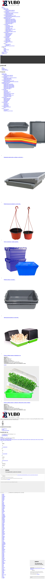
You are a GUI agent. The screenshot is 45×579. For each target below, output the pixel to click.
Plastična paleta (6, 8)
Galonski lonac (8, 27)
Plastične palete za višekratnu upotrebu (5, 439)
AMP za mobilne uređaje (8, 438)
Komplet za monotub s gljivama (10, 45)
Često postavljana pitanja (5, 430)
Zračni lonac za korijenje (9, 41)
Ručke (6, 42)
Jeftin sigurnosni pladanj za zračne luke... (11, 317)
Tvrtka (5, 48)
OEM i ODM (4, 46)
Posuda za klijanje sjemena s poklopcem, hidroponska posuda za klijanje (17, 402)
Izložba (5, 50)
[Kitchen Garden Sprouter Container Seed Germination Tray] (21, 353)
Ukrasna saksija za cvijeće (7, 95)
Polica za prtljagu (6, 9)
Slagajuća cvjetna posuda (9, 30)
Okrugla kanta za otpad (9, 23)
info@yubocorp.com (5, 435)
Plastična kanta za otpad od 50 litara (11, 19)
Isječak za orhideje (8, 38)
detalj (5, 411)
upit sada (1, 437)
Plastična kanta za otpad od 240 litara (9, 87)
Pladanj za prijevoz (6, 92)
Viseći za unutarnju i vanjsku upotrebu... (11, 241)
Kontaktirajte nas (4, 53)
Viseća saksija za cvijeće (9, 28)
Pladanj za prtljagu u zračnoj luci (10, 10)
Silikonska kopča (8, 40)
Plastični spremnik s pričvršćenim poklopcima (12, 12)
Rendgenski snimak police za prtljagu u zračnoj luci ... (13, 157)
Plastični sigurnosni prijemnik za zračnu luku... (12, 203)
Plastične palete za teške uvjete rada (35, 439)
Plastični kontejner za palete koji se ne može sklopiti (13, 16)
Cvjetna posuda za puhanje (9, 26)
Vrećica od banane (8, 44)
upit (4, 411)
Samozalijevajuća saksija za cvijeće (10, 29)
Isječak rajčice (8, 39)
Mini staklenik (8, 36)
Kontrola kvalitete (6, 49)
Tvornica (5, 51)
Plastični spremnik (6, 11)
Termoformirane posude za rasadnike (11, 31)
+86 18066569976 (4, 434)
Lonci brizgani (8, 25)
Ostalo (5, 43)
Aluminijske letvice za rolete (8, 17)
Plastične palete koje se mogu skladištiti (16, 439)
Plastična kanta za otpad (7, 18)
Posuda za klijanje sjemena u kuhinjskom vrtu (12, 355)
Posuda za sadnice (8, 35)
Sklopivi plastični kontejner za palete (11, 15)
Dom (3, 67)
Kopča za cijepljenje (5, 102)
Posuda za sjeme (6, 32)
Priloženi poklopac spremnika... (9, 279)
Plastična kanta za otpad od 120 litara (11, 21)
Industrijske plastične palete (26, 439)
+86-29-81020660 (4, 453)
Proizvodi (3, 68)
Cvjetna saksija (6, 24)
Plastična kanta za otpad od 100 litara (11, 20)
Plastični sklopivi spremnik (9, 13)
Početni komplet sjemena (9, 33)
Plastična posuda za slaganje (9, 14)
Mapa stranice (2, 438)
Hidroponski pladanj (8, 34)
